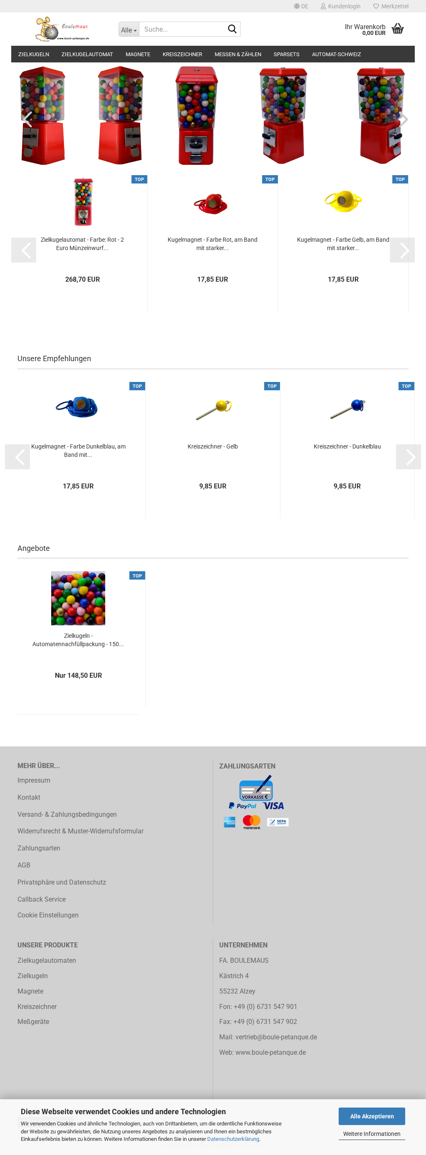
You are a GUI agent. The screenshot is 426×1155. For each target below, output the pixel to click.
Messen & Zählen (238, 54)
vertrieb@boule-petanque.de (276, 1037)
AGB (23, 865)
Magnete (138, 54)
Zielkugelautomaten (46, 960)
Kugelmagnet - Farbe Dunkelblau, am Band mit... (78, 450)
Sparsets (287, 54)
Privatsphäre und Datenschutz (61, 882)
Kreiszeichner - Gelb (213, 446)
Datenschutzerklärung (233, 1139)
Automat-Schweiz (336, 54)
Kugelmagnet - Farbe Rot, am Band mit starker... (213, 243)
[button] (301, 6)
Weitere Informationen (372, 1133)
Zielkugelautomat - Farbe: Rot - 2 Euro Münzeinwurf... (82, 243)
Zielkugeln (33, 54)
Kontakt (28, 797)
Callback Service (41, 899)
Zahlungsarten (38, 848)
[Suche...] (232, 29)
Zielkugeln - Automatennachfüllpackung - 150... (78, 639)
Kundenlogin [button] (343, 6)
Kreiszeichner (182, 54)
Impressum (33, 780)
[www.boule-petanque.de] (61, 29)
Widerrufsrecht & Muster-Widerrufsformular (80, 831)
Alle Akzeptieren (372, 1116)
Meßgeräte (33, 1022)
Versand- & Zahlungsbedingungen (67, 814)
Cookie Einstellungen (48, 915)
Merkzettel (394, 6)
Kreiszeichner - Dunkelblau (347, 446)
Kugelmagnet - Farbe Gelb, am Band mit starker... (343, 243)
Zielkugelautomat (87, 54)
